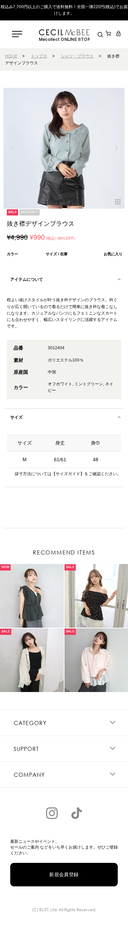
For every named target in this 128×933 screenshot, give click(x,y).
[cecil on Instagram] (52, 813)
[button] (116, 148)
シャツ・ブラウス (77, 56)
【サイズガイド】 (68, 473)
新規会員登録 (64, 874)
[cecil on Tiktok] (76, 813)
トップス (39, 56)
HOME (11, 56)
